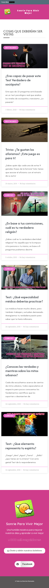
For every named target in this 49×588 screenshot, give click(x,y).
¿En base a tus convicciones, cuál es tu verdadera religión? (24, 227)
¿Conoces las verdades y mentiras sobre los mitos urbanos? (22, 370)
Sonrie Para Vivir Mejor (28, 11)
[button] (25, 564)
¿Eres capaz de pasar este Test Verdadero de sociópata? (23, 80)
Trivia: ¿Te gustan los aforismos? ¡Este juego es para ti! (22, 153)
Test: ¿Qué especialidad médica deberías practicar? (24, 299)
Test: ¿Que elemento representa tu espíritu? (20, 445)
